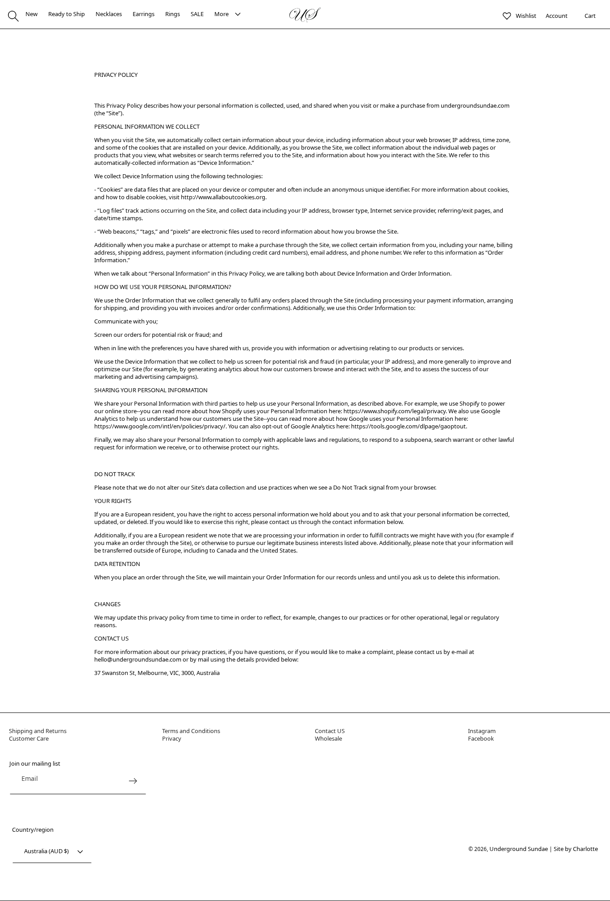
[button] (13, 16)
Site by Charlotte (576, 849)
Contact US (330, 731)
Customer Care (29, 738)
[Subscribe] (133, 781)
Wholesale (328, 738)
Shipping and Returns (38, 731)
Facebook (481, 738)
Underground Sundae (518, 849)
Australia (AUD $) (46, 851)
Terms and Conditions (191, 731)
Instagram (482, 731)
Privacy (171, 738)
